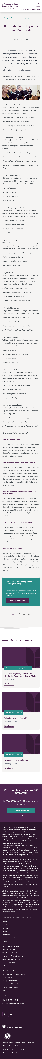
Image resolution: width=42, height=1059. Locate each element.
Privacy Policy (8, 1042)
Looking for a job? (8, 977)
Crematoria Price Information (12, 956)
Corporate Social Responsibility (14, 1049)
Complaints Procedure (11, 1053)
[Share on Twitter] (24, 614)
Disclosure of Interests (10, 987)
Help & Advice (7, 966)
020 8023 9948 (33, 9)
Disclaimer (30, 1042)
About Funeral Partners (10, 971)
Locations (5, 925)
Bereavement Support (10, 984)
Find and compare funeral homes (14, 974)
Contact (5, 941)
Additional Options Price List (12, 959)
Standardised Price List (10, 953)
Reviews (5, 931)
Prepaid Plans (7, 934)
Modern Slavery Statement (12, 1046)
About (4, 921)
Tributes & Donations (9, 938)
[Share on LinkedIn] (29, 614)
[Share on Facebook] (19, 614)
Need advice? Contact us (21, 816)
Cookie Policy (20, 1042)
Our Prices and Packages (11, 946)
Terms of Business (8, 962)
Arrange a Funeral (17, 601)
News (4, 990)
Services (5, 928)
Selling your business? (10, 980)
